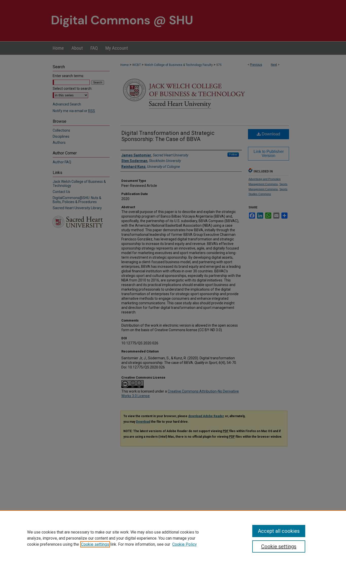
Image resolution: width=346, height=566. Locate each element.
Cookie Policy (184, 544)
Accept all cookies (279, 531)
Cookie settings (95, 544)
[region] (173, 538)
